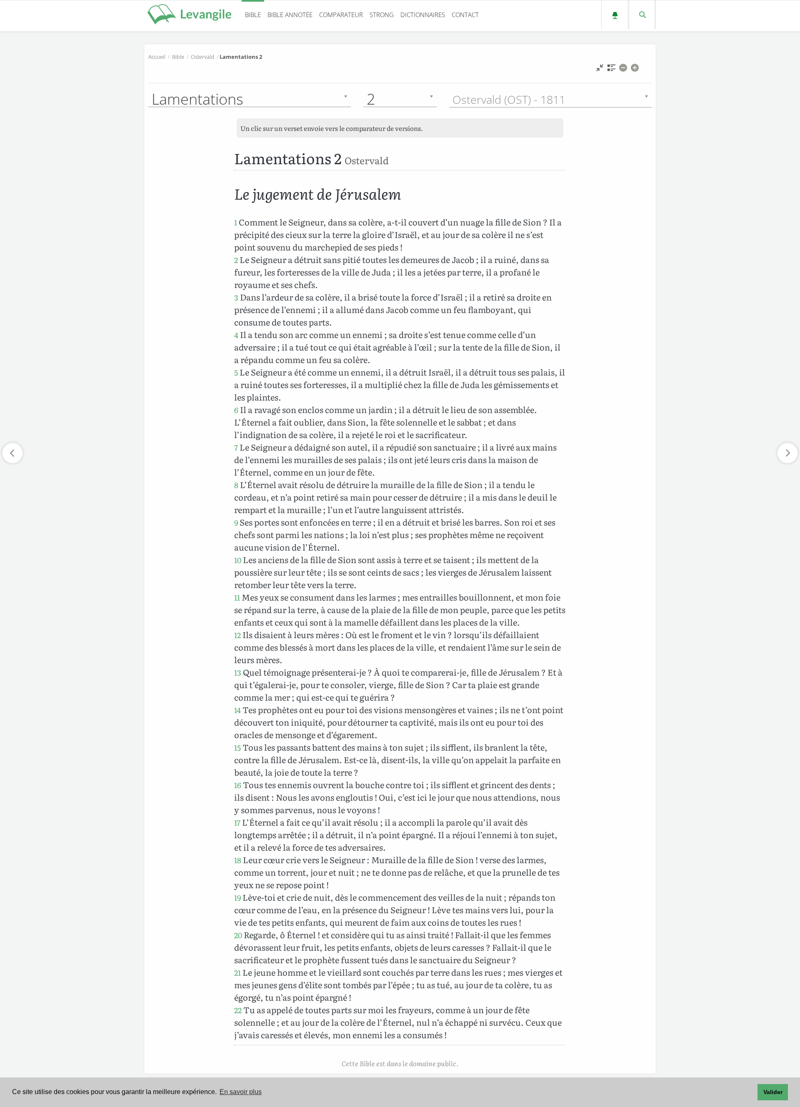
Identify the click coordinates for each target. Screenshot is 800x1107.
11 (237, 597)
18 (237, 860)
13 (237, 672)
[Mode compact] (600, 70)
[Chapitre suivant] (787, 453)
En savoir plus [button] (241, 1091)
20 (238, 935)
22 (238, 1010)
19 (237, 897)
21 (237, 972)
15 (237, 747)
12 (237, 635)
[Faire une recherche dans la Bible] (642, 14)
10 (237, 560)
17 (237, 822)
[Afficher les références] (611, 70)
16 (237, 785)
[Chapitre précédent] (12, 453)
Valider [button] (772, 1092)
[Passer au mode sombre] (615, 14)
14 (237, 710)
